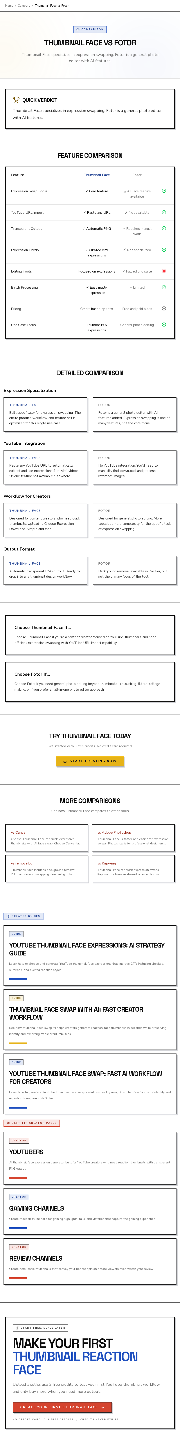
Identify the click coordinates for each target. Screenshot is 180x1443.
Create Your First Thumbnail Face (59, 1407)
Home (9, 6)
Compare (24, 6)
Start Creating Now (93, 761)
